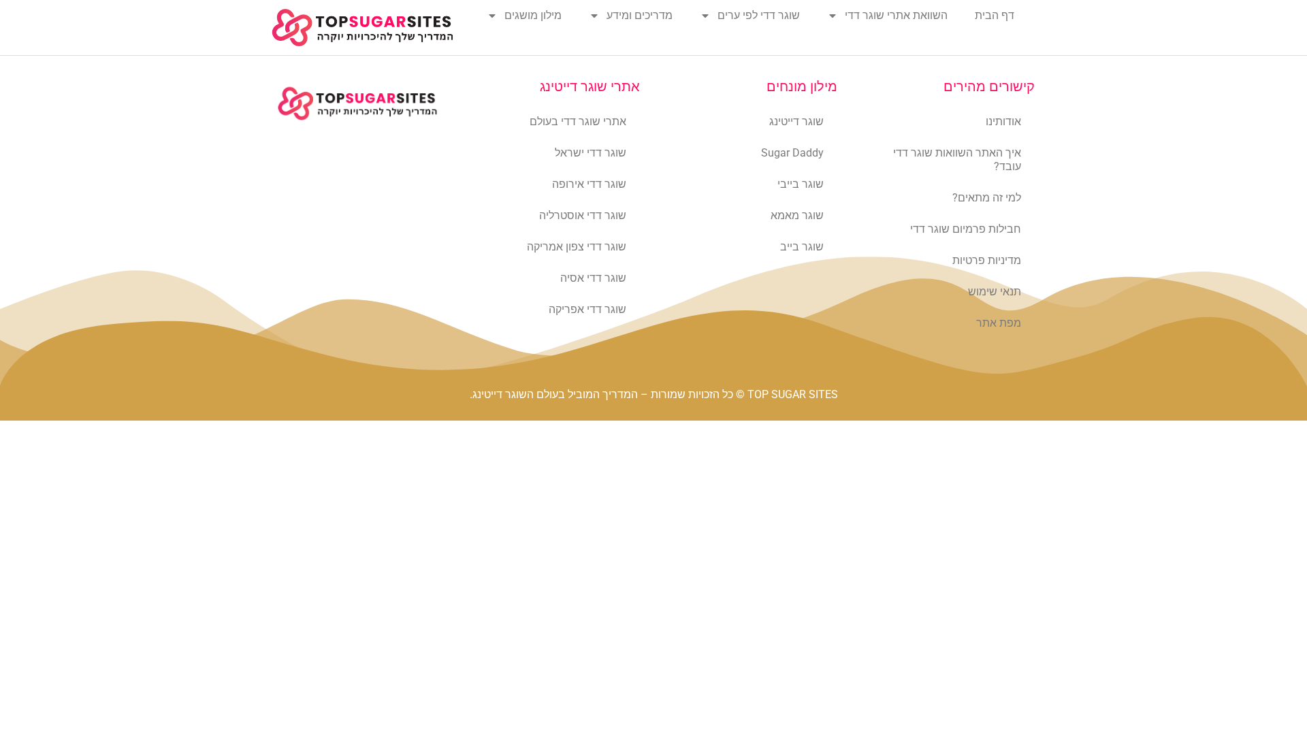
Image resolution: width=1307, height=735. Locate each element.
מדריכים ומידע (640, 15)
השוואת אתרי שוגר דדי (896, 15)
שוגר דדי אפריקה (587, 309)
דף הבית (994, 15)
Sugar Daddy (792, 152)
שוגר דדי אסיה (593, 278)
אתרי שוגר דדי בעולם (578, 121)
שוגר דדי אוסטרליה (582, 215)
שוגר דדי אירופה (589, 184)
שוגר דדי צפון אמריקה (576, 246)
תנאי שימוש (994, 291)
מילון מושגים (533, 15)
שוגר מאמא (797, 215)
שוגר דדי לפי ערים (758, 15)
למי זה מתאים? (986, 197)
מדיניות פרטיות (986, 260)
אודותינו (1003, 121)
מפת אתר (998, 322)
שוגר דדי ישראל (590, 152)
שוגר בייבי (800, 184)
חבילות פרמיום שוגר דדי (965, 229)
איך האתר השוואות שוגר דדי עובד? (957, 159)
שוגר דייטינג (796, 121)
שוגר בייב (802, 246)
